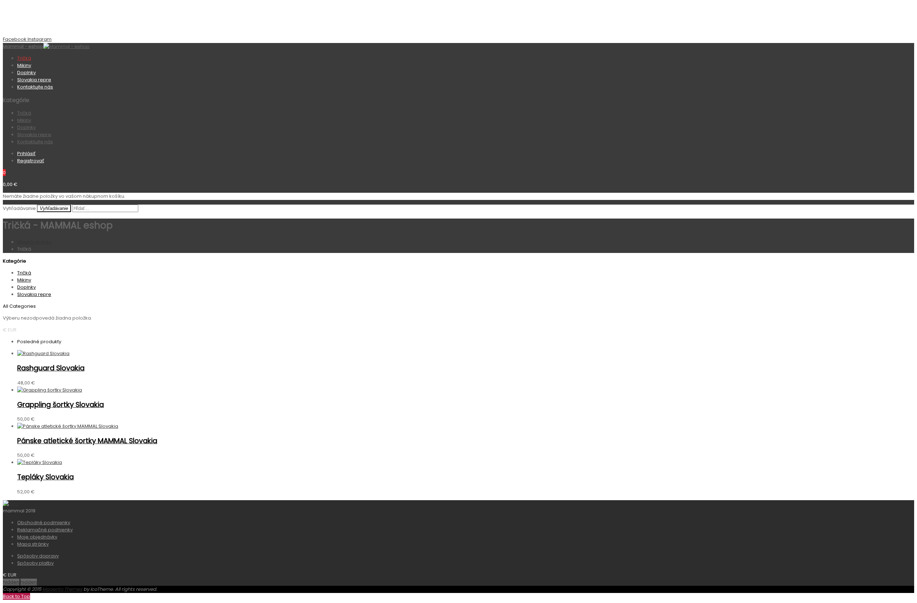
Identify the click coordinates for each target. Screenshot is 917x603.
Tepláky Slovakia (45, 477)
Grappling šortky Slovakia (60, 405)
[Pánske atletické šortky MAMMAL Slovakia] (67, 426)
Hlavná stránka (34, 242)
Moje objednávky (37, 536)
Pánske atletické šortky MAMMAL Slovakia (87, 441)
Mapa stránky (33, 544)
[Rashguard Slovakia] (43, 353)
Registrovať (30, 160)
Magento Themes (62, 589)
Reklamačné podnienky (45, 529)
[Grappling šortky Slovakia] (49, 390)
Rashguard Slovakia (51, 368)
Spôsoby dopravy (38, 555)
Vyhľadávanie (19, 208)
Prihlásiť (26, 153)
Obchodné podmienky (43, 522)
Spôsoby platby (35, 563)
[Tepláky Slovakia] (39, 462)
